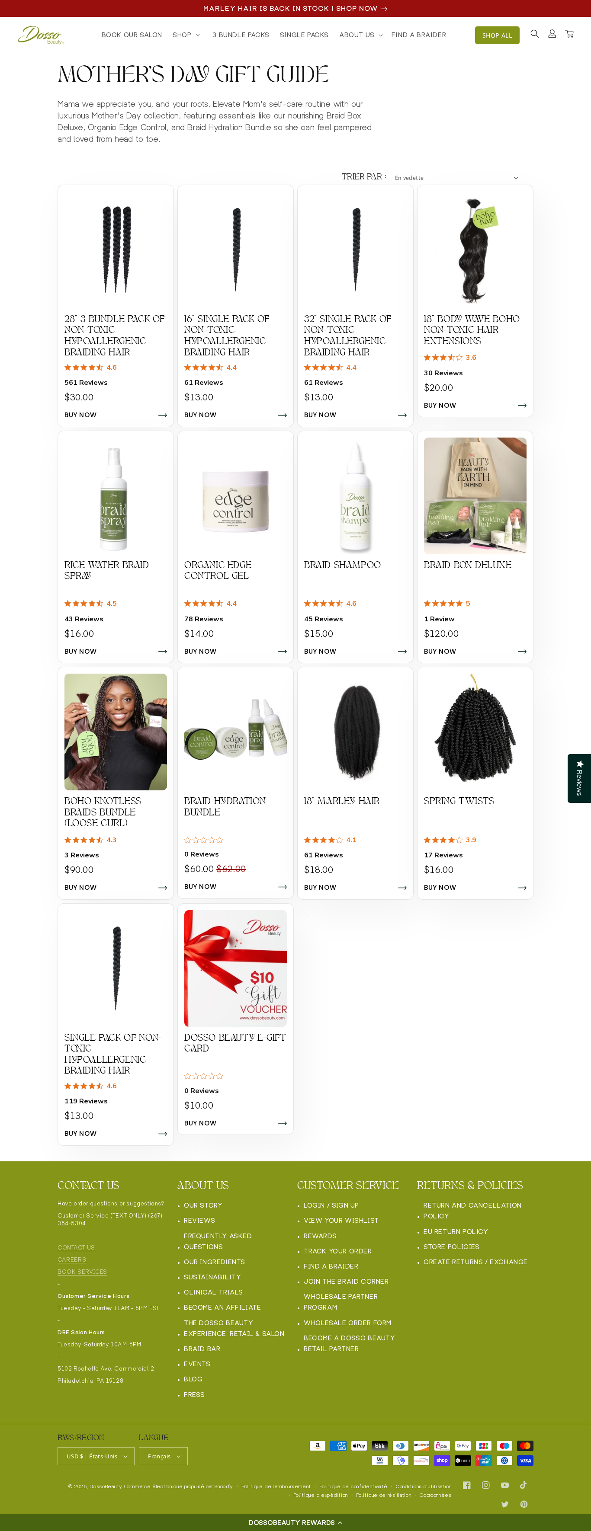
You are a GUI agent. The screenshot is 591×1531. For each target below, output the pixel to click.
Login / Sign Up (331, 1205)
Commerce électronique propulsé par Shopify (178, 1486)
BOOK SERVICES (82, 1272)
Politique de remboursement (276, 1486)
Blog (193, 1379)
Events (197, 1364)
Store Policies (451, 1246)
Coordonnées (436, 1495)
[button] (295, 1522)
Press (194, 1394)
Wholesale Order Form (348, 1322)
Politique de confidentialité (354, 1486)
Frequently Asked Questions (218, 1241)
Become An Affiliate (222, 1307)
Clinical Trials (213, 1292)
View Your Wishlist (341, 1220)
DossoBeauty (106, 1486)
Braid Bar (202, 1348)
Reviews (199, 1220)
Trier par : (364, 177)
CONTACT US (76, 1247)
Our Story (203, 1205)
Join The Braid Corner (346, 1281)
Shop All (497, 35)
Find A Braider (331, 1266)
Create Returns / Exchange (476, 1262)
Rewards (320, 1236)
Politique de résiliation (384, 1495)
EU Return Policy (456, 1231)
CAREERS (72, 1259)
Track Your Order (338, 1251)
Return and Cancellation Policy (473, 1211)
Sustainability (212, 1277)
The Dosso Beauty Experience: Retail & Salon (234, 1328)
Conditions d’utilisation (424, 1486)
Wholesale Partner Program (341, 1302)
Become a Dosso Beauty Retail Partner (349, 1343)
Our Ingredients (214, 1262)
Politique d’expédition (321, 1495)
